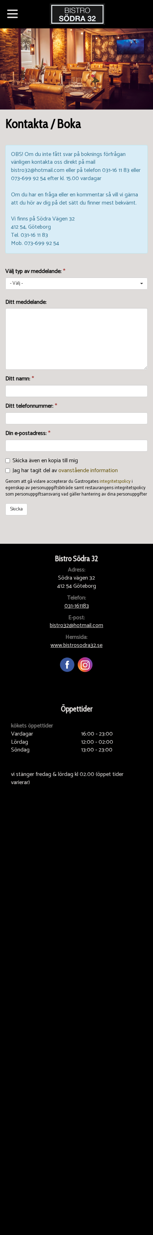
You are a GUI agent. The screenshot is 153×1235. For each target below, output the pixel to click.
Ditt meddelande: (26, 302)
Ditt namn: (19, 379)
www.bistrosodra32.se (76, 645)
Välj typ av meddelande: (35, 272)
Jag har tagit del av (65, 470)
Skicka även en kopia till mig (45, 460)
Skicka (16, 509)
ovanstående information (88, 470)
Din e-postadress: (27, 434)
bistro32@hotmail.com (76, 625)
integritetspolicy (115, 481)
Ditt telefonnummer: (31, 406)
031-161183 (76, 606)
